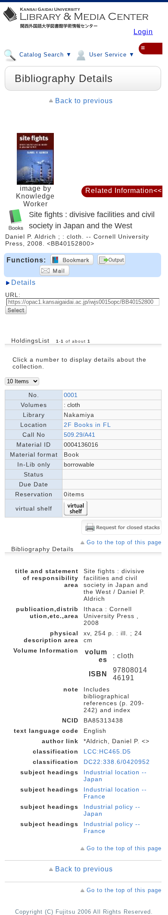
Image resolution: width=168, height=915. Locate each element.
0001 (71, 394)
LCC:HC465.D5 (107, 751)
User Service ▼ (111, 54)
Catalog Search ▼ (44, 54)
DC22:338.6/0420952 (117, 761)
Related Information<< (123, 190)
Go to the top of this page (124, 542)
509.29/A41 (79, 434)
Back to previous (84, 100)
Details (23, 282)
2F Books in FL (87, 424)
